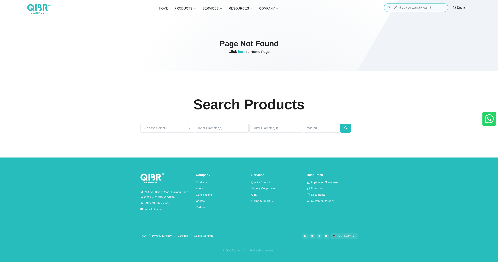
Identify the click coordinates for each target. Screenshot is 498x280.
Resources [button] (239, 8)
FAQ (143, 235)
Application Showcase (324, 182)
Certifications (204, 194)
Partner (200, 207)
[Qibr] (152, 177)
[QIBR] (39, 9)
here (241, 52)
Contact (200, 200)
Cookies (183, 235)
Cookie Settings (203, 235)
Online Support (260, 200)
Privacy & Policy (162, 235)
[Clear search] (442, 7)
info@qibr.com (153, 209)
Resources (315, 175)
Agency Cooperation (263, 188)
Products (201, 182)
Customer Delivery (322, 200)
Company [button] (267, 8)
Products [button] (183, 8)
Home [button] (163, 8)
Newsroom (317, 188)
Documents (317, 194)
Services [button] (211, 8)
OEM (254, 194)
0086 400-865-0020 (156, 202)
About (199, 188)
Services (257, 175)
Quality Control (260, 182)
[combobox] (167, 128)
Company (203, 175)
